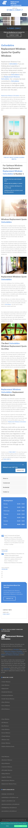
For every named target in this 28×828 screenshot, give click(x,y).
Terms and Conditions (15, 821)
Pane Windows (5, 719)
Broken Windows (6, 743)
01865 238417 (15, 28)
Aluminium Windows (7, 760)
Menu (24, 14)
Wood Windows (6, 763)
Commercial (6, 483)
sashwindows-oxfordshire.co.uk (10, 797)
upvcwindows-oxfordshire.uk (9, 811)
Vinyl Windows (5, 756)
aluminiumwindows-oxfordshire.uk (10, 804)
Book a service (6, 14)
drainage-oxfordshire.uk (8, 794)
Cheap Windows (6, 736)
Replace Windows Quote (8, 746)
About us (5, 478)
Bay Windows (5, 726)
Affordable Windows (7, 770)
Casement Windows (7, 767)
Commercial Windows (7, 695)
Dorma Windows (6, 733)
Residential (6, 487)
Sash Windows (5, 685)
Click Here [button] (24, 823)
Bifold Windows (6, 709)
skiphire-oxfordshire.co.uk (8, 801)
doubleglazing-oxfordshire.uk (9, 807)
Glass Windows (6, 702)
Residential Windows (7, 692)
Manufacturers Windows (8, 780)
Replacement (5, 688)
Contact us (6, 492)
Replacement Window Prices (9, 784)
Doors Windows (6, 705)
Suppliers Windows (6, 777)
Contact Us (20, 470)
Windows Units (5, 739)
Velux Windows (6, 729)
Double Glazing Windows (8, 699)
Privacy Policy (24, 821)
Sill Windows (5, 722)
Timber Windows (6, 681)
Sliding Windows (6, 773)
